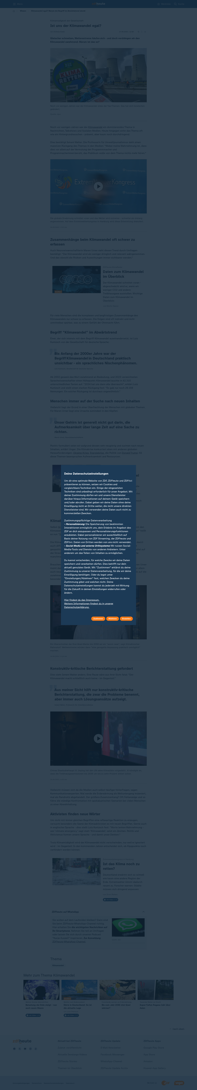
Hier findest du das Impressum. (81, 600)
